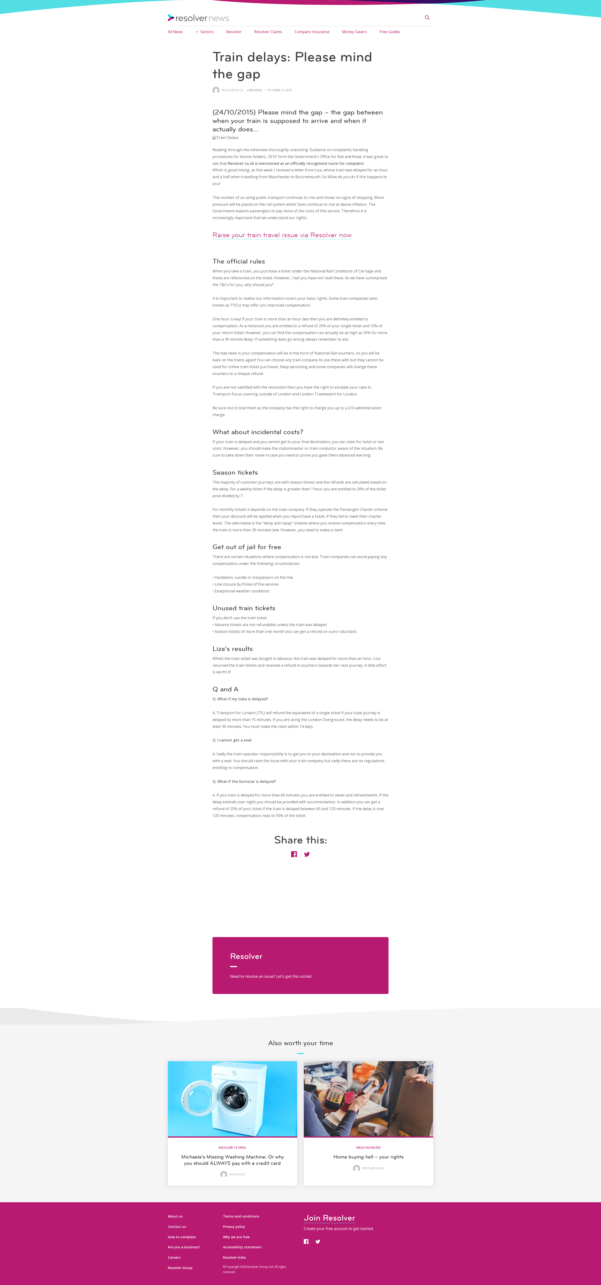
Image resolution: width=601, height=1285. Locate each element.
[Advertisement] (300, 904)
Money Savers (354, 31)
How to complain (182, 1237)
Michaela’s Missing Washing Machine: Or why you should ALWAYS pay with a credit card (232, 1159)
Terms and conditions (241, 1216)
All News (175, 31)
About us (175, 1216)
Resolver (234, 31)
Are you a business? (184, 1247)
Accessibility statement (242, 1247)
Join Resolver (329, 1218)
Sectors (207, 31)
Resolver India (234, 1257)
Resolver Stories (232, 1147)
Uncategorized (368, 1147)
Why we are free (236, 1237)
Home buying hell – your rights (368, 1156)
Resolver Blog (232, 90)
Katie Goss (237, 1174)
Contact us (177, 1226)
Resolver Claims (268, 31)
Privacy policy (234, 1226)
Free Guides (390, 31)
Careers (174, 1257)
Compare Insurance (312, 31)
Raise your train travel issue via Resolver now (281, 235)
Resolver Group (180, 1267)
